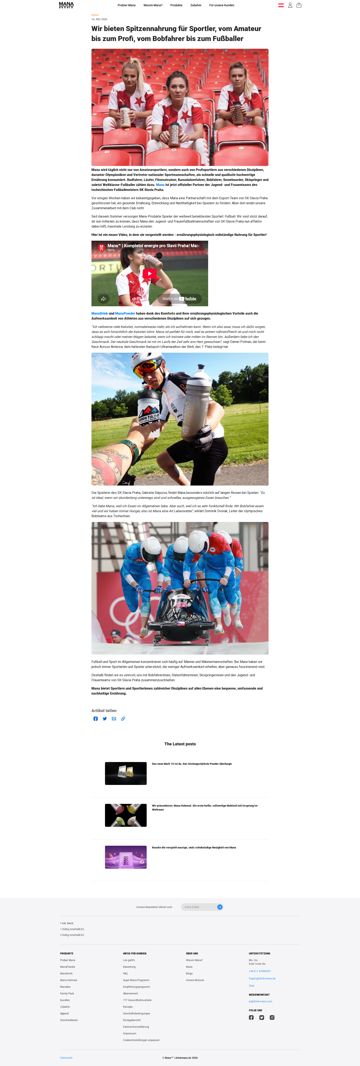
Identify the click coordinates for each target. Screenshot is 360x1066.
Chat (251, 985)
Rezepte (128, 1006)
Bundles (65, 1000)
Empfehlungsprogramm (136, 986)
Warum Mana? (153, 5)
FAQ (125, 973)
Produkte (176, 5)
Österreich (66, 1057)
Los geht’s (129, 960)
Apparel (64, 1013)
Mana (160, 185)
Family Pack (67, 993)
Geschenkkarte (69, 1020)
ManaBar (65, 986)
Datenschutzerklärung (136, 1026)
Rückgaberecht (132, 1020)
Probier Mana (127, 5)
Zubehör (195, 5)
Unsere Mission (195, 980)
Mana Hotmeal (68, 980)
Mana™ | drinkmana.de (178, 1057)
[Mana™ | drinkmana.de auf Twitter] (261, 1018)
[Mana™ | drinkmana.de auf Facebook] (251, 1018)
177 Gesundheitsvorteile (137, 1000)
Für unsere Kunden (221, 5)
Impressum (129, 1033)
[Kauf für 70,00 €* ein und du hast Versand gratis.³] (299, 5)
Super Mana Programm (136, 980)
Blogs (189, 973)
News (189, 966)
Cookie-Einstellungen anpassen (141, 1040)
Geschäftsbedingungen (136, 1013)
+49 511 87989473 (260, 971)
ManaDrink (99, 313)
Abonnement (130, 993)
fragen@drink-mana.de (262, 978)
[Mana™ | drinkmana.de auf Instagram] (272, 1018)
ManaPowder (125, 313)
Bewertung (129, 966)
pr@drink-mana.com (260, 1001)
